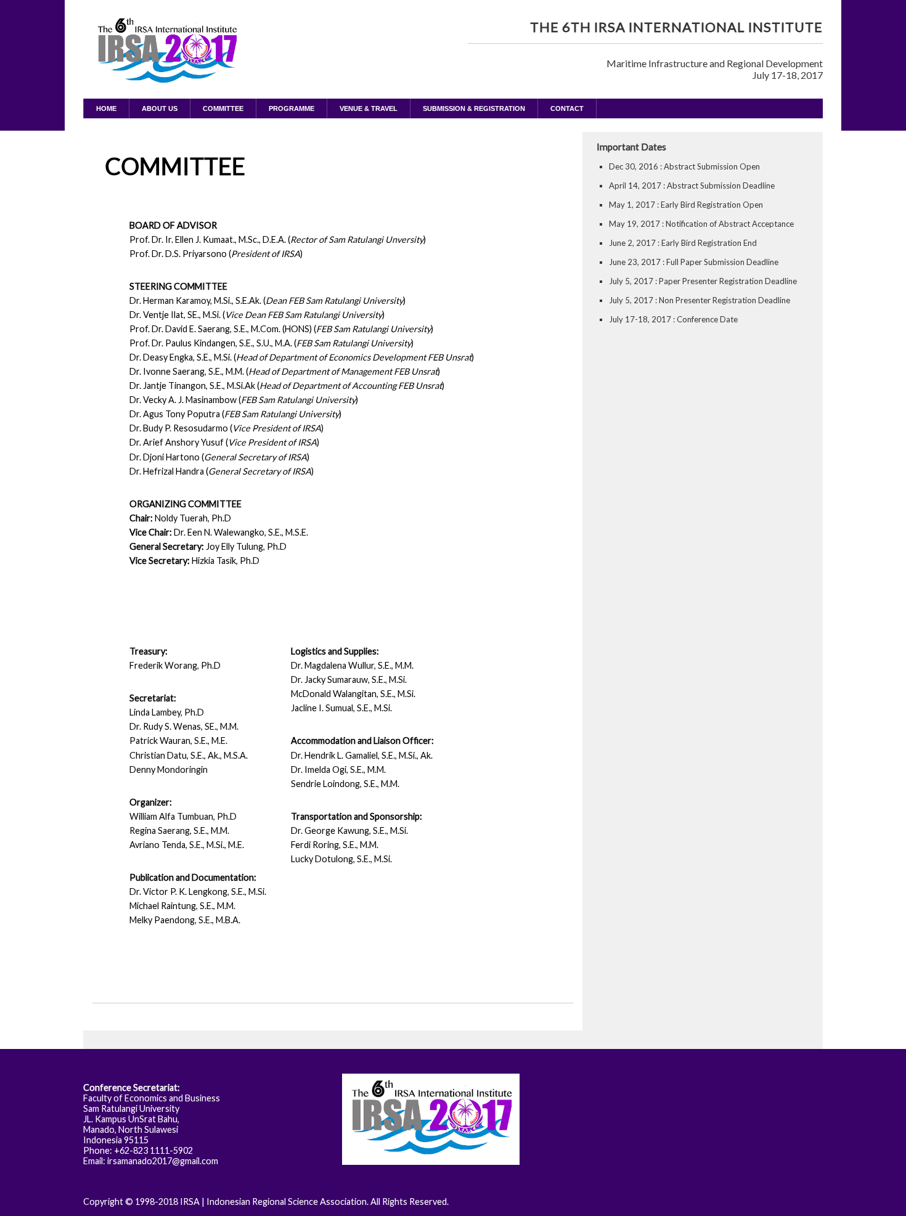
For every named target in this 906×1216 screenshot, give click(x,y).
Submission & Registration (474, 108)
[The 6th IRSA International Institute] (166, 68)
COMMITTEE (223, 108)
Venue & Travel (369, 108)
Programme (291, 108)
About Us (160, 108)
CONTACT (567, 108)
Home (106, 108)
